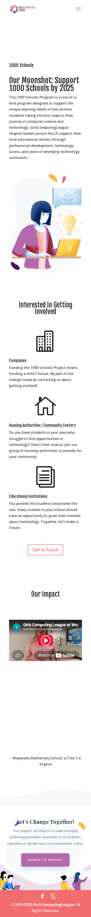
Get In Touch (45, 550)
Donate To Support (45, 860)
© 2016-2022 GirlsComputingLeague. (43, 904)
